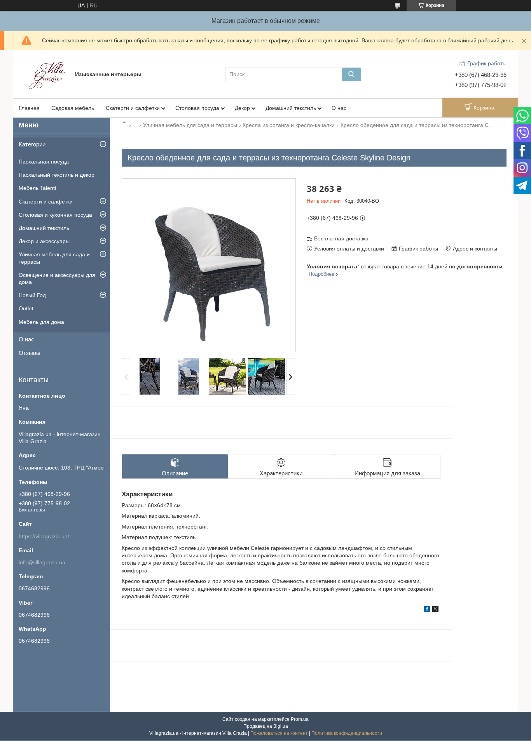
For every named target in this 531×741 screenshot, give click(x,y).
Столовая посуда (197, 108)
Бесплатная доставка (341, 238)
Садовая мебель (72, 108)
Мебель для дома (41, 322)
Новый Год (32, 295)
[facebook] (427, 610)
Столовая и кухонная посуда (55, 215)
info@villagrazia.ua (42, 562)
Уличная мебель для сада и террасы (190, 125)
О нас (339, 108)
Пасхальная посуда (44, 161)
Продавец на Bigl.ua (265, 726)
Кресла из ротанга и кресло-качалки (289, 125)
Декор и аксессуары (44, 241)
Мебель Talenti (37, 188)
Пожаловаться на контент (279, 733)
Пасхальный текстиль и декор (56, 175)
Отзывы (29, 353)
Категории (32, 144)
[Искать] (351, 74)
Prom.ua (300, 719)
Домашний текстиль (291, 108)
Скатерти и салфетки (133, 108)
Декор (242, 108)
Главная (29, 108)
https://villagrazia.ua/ (44, 536)
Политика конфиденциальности (346, 733)
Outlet (26, 308)
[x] (435, 610)
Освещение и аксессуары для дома (57, 278)
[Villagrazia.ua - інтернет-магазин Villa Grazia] (47, 74)
